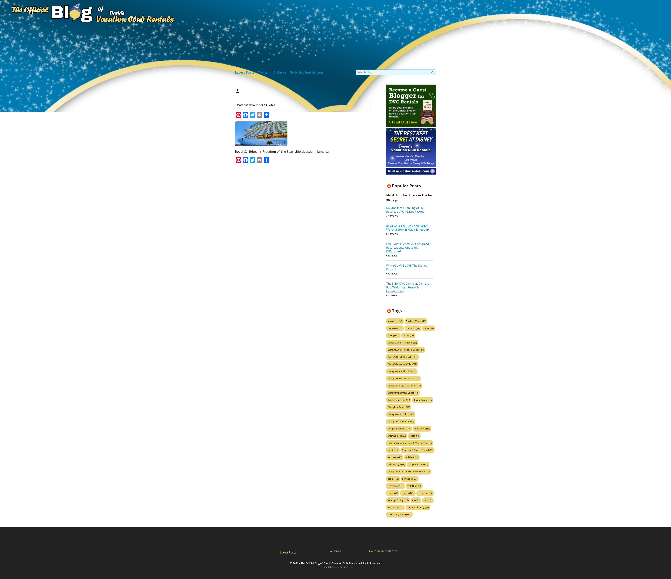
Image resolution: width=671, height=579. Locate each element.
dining (393, 335)
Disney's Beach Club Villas (402, 357)
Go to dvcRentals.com (306, 72)
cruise (428, 328)
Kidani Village (396, 464)
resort (393, 493)
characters (395, 328)
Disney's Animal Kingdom (402, 342)
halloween (395, 457)
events (393, 450)
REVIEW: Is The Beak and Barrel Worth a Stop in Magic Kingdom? (407, 228)
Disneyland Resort (399, 407)
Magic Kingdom (418, 464)
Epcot (414, 435)
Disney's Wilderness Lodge (403, 392)
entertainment (397, 435)
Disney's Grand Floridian (402, 371)
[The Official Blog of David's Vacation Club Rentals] (87, 12)
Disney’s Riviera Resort (401, 421)
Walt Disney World (399, 514)
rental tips (414, 485)
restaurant (425, 493)
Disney (408, 335)
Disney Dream (422, 400)
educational (422, 428)
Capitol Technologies (342, 567)
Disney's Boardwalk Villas (402, 364)
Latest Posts (244, 72)
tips (416, 500)
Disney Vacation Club (401, 414)
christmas (413, 328)
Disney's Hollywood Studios (403, 378)
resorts (408, 493)
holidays (412, 457)
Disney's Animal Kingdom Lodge (406, 349)
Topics (263, 72)
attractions (395, 321)
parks (393, 478)
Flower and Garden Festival (417, 450)
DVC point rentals (399, 428)
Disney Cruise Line (399, 400)
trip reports (395, 507)
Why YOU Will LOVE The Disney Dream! (406, 267)
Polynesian (409, 478)
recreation (395, 485)
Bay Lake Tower (416, 321)
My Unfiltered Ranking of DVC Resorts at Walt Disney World (405, 210)
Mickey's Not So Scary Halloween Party (409, 471)
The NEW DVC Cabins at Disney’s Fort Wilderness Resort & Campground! (407, 287)
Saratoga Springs (398, 500)
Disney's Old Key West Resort (404, 385)
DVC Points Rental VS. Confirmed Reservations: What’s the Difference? (407, 247)
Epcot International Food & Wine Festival (410, 443)
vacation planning (418, 507)
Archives (279, 72)
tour (428, 500)
